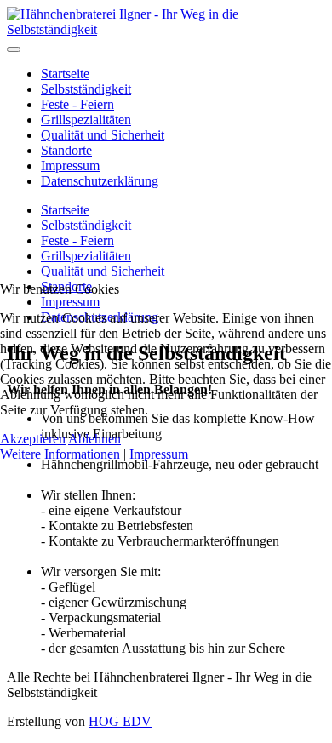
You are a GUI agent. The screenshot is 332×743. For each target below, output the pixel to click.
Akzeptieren (33, 439)
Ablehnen (94, 439)
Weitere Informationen (60, 454)
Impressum (158, 454)
